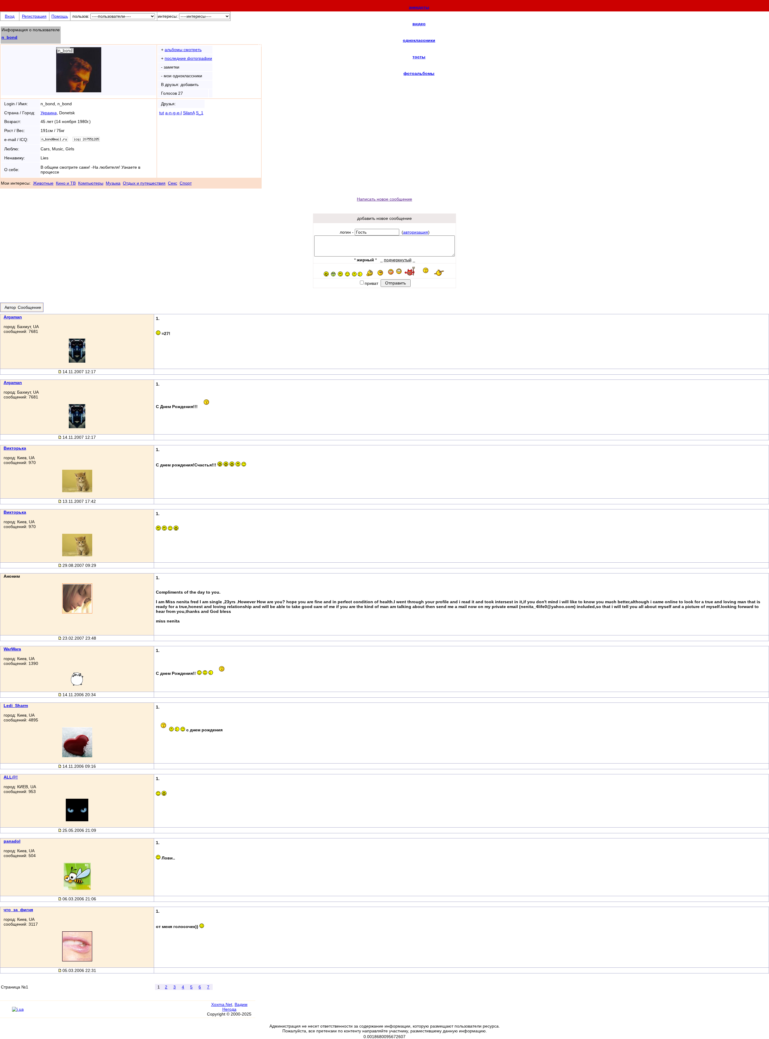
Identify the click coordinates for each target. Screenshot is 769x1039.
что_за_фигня (18, 909)
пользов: (80, 16)
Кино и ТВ (66, 183)
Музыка (113, 183)
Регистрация (34, 16)
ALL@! (11, 777)
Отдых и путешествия (144, 183)
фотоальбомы (418, 73)
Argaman (13, 317)
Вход (9, 16)
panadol (12, 841)
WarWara (12, 649)
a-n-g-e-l (173, 112)
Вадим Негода (235, 1007)
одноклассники (419, 40)
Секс (172, 183)
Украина (49, 112)
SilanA (189, 112)
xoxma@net (277, 42)
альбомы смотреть (183, 49)
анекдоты (419, 7)
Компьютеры (90, 183)
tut (161, 112)
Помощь (59, 16)
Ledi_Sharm (16, 705)
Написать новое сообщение (384, 199)
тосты (418, 56)
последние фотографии (188, 58)
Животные (43, 183)
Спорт (186, 183)
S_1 (199, 112)
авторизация (415, 232)
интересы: (168, 16)
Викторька (15, 448)
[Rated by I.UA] (18, 1009)
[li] (6, 1012)
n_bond (9, 37)
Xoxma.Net (221, 1004)
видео (419, 23)
